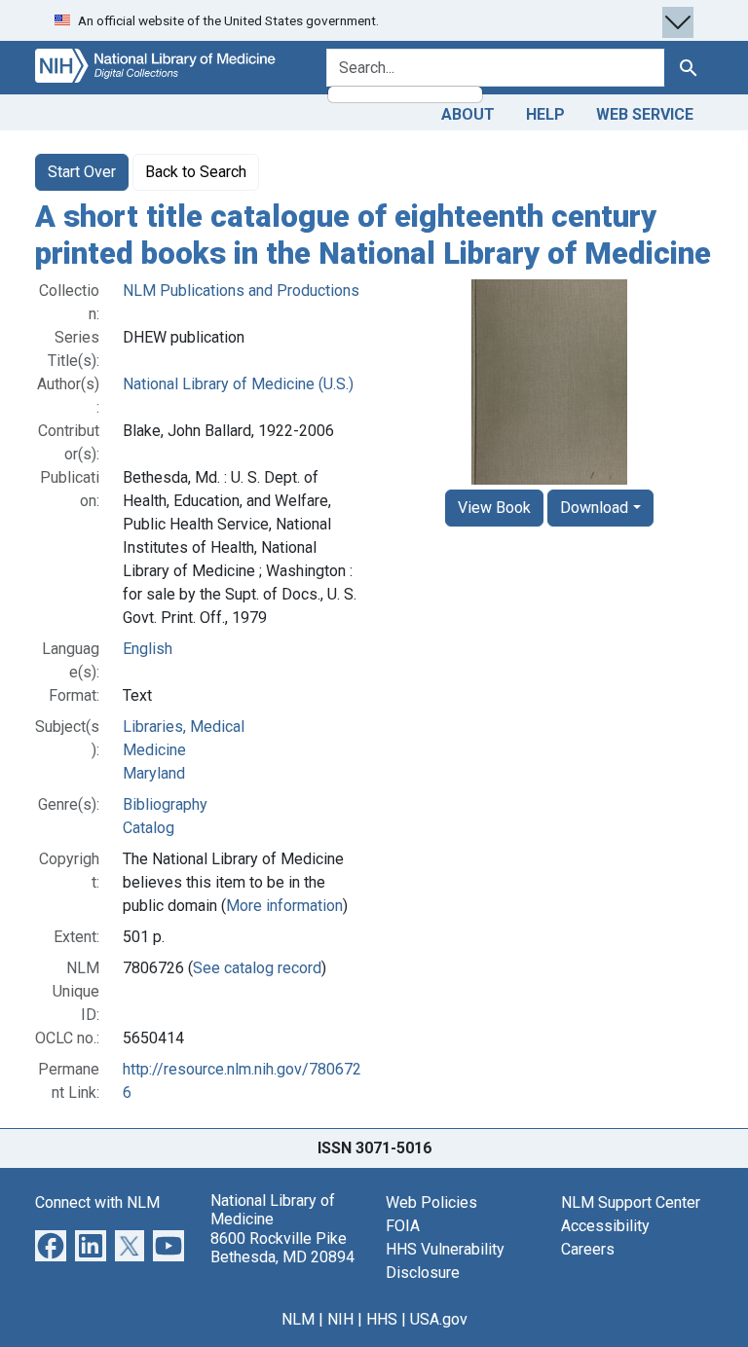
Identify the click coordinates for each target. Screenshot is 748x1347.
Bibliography (165, 804)
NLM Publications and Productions (241, 290)
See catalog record (257, 968)
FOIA (403, 1226)
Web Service (644, 114)
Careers (588, 1249)
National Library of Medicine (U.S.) (238, 384)
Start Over (82, 172)
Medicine (154, 750)
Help (545, 114)
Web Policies (431, 1202)
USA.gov (439, 1319)
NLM (298, 1319)
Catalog (148, 828)
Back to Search (195, 172)
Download (594, 507)
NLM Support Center (630, 1202)
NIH (340, 1319)
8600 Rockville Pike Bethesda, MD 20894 (282, 1247)
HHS (381, 1319)
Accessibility (605, 1226)
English (147, 648)
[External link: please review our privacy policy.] (50, 1244)
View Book (494, 507)
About (468, 114)
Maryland (154, 773)
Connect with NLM (97, 1202)
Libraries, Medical (183, 726)
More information (284, 905)
